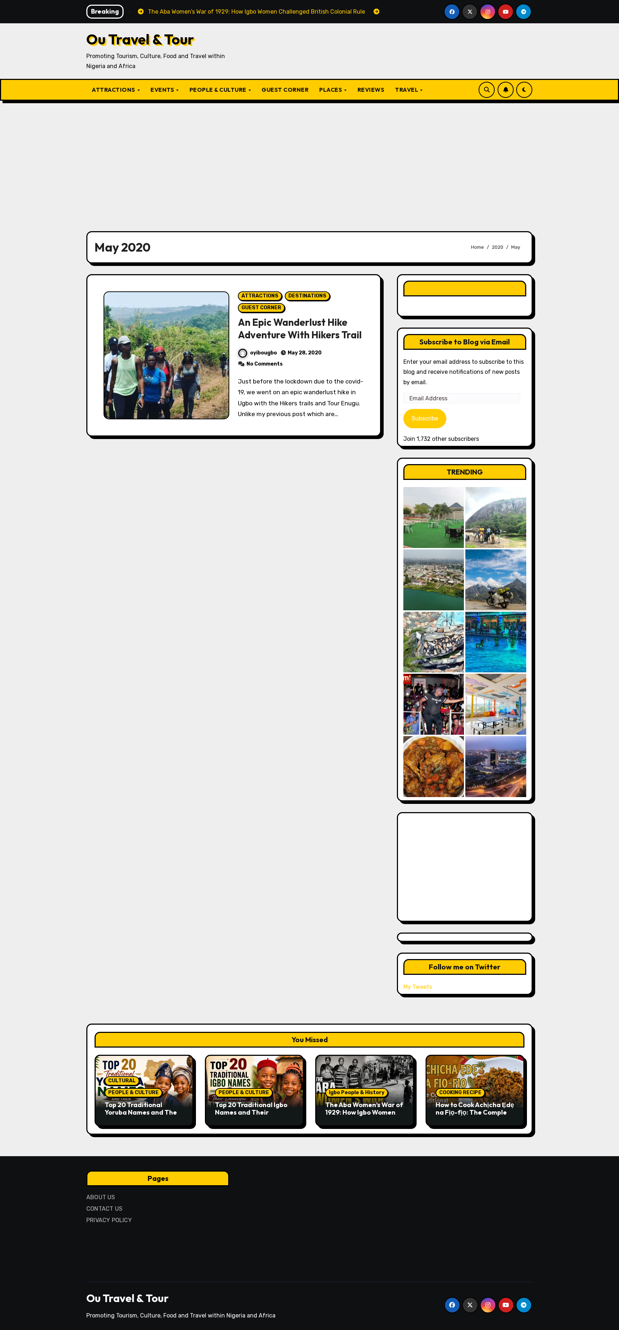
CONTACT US (104, 1208)
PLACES (331, 89)
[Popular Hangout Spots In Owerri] (433, 704)
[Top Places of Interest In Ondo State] (495, 517)
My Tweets (417, 986)
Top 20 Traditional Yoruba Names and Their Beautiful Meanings (143, 1112)
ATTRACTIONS (114, 89)
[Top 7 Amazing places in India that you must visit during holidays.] (495, 579)
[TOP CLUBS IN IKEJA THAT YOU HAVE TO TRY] (433, 642)
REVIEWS (371, 89)
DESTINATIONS (307, 296)
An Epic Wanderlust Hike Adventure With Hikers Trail (300, 328)
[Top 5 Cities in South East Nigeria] (433, 579)
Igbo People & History (356, 1093)
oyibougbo (263, 353)
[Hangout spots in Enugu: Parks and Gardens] (433, 517)
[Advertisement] (309, 161)
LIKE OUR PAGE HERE (464, 288)
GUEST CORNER (284, 89)
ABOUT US (100, 1197)
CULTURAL (122, 1081)
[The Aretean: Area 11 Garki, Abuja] (495, 704)
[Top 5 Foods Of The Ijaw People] (433, 766)
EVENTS (163, 89)
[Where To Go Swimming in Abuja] (495, 642)
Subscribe (425, 418)
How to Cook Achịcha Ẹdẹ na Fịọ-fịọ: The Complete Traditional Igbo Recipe (475, 1112)
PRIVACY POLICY (109, 1220)
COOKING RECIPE (460, 1093)
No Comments (264, 364)
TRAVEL (407, 89)
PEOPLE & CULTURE (218, 89)
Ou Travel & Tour (140, 39)
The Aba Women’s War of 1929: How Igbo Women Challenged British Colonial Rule (364, 1116)
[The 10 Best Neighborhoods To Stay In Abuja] (495, 766)
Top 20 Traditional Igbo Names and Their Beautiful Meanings (251, 1112)
